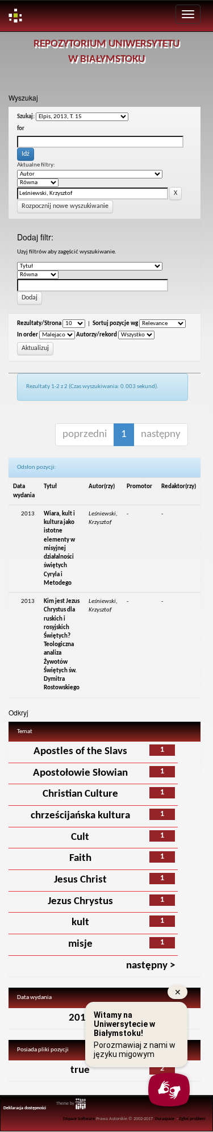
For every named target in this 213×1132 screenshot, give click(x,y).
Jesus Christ (80, 880)
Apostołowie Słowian (80, 773)
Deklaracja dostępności (24, 1108)
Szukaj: (26, 117)
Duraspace (164, 1119)
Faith (80, 858)
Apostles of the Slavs (80, 751)
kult (80, 922)
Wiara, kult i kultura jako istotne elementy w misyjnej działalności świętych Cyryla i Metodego (59, 548)
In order (27, 335)
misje (80, 944)
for (20, 129)
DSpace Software (79, 1119)
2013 (80, 1018)
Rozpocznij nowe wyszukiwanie (65, 206)
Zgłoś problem (192, 1119)
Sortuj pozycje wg (115, 324)
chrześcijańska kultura (80, 815)
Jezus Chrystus (80, 901)
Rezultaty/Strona (39, 324)
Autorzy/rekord (96, 335)
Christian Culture (80, 794)
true (80, 1070)
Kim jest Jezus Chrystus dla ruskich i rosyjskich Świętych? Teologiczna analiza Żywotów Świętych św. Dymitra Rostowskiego (62, 644)
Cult (80, 837)
